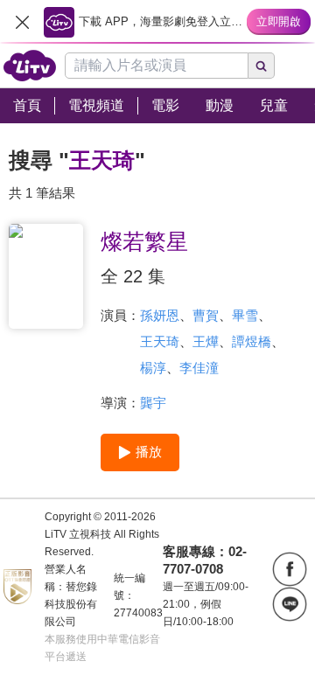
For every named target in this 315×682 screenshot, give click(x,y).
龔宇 (153, 402)
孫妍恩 (159, 315)
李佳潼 (199, 367)
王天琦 (159, 341)
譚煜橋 (251, 341)
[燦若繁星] (46, 276)
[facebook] (289, 569)
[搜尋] (261, 65)
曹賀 (205, 315)
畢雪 (245, 315)
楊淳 (153, 367)
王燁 (205, 341)
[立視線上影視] (30, 65)
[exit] (22, 22)
